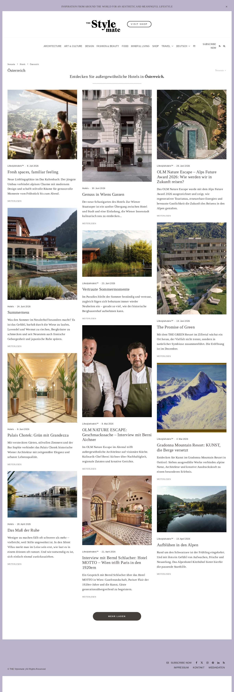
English (151, 386)
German (151, 379)
